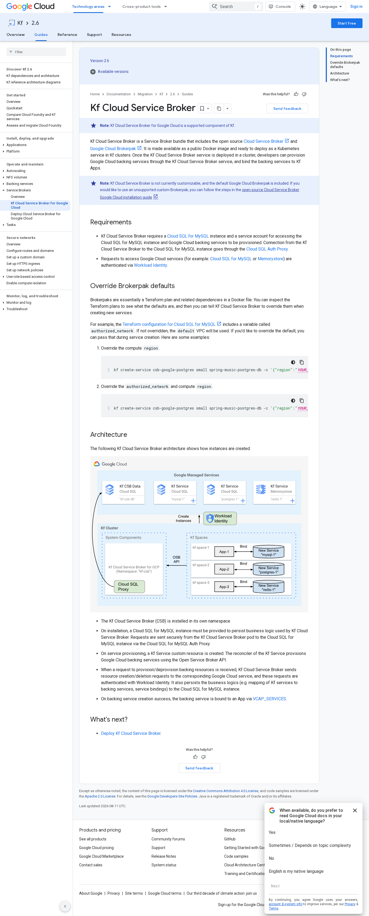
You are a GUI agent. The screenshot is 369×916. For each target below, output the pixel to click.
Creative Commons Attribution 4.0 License (225, 791)
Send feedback (287, 108)
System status (164, 865)
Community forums (168, 839)
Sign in (356, 6)
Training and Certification (245, 873)
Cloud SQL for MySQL (188, 236)
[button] (35, 145)
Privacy (114, 893)
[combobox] (236, 6)
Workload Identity (150, 265)
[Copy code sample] (301, 362)
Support (94, 34)
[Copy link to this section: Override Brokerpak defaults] (180, 286)
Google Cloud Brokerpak (113, 148)
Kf (20, 23)
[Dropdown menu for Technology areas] (111, 6)
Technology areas (88, 6)
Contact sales (90, 865)
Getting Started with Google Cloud (253, 848)
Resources (121, 34)
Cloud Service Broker (263, 141)
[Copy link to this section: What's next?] (133, 720)
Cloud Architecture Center (246, 865)
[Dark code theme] (293, 362)
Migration (145, 94)
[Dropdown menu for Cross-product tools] (167, 6)
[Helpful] (296, 94)
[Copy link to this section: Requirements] (137, 222)
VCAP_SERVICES (269, 698)
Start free (347, 23)
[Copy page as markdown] (219, 108)
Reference (67, 34)
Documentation (119, 94)
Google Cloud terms (165, 893)
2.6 (35, 23)
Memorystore (270, 258)
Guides (41, 34)
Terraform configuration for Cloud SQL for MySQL (169, 324)
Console (283, 6)
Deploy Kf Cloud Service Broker (130, 733)
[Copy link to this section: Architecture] (132, 435)
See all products (92, 839)
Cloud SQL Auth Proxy (267, 249)
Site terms (134, 893)
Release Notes (164, 856)
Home (95, 94)
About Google (90, 893)
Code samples (236, 856)
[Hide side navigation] (65, 906)
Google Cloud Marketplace (101, 856)
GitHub (230, 839)
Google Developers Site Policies (172, 796)
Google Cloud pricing (96, 848)
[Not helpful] (304, 94)
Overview (15, 34)
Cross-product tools (141, 6)
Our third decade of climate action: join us (222, 893)
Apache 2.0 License (100, 796)
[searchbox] (36, 52)
